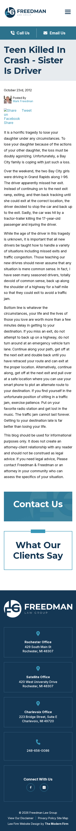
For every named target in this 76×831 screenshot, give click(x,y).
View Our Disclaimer (21, 818)
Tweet (27, 110)
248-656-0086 (38, 751)
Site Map (62, 818)
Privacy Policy (47, 818)
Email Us (57, 33)
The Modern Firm (56, 823)
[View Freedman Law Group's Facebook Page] (31, 789)
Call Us (23, 33)
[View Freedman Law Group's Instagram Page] (44, 789)
